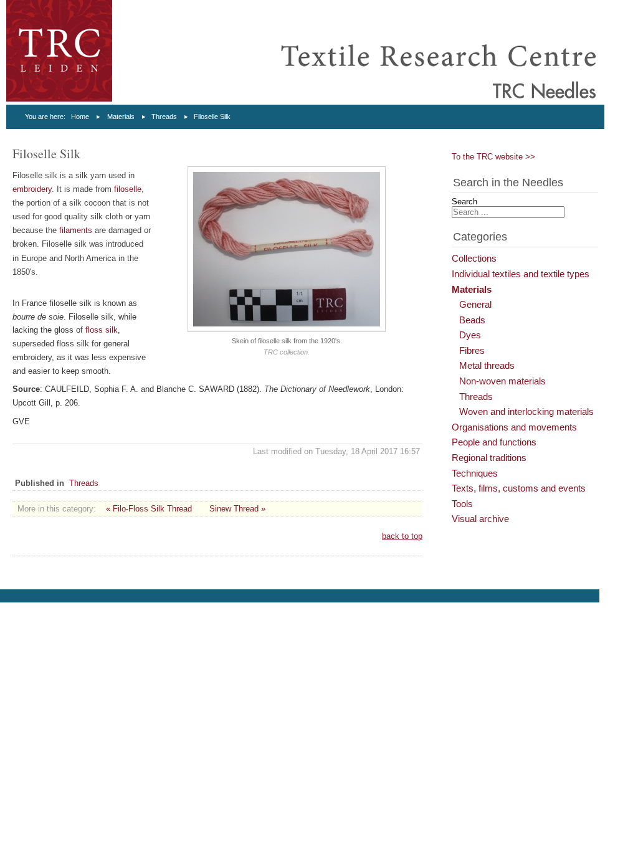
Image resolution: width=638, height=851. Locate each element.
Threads (164, 116)
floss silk (101, 330)
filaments (75, 230)
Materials (121, 116)
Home (80, 116)
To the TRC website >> (493, 156)
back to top (402, 536)
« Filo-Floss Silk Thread (149, 508)
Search (464, 201)
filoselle (127, 189)
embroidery (32, 189)
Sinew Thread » (237, 508)
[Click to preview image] (287, 329)
